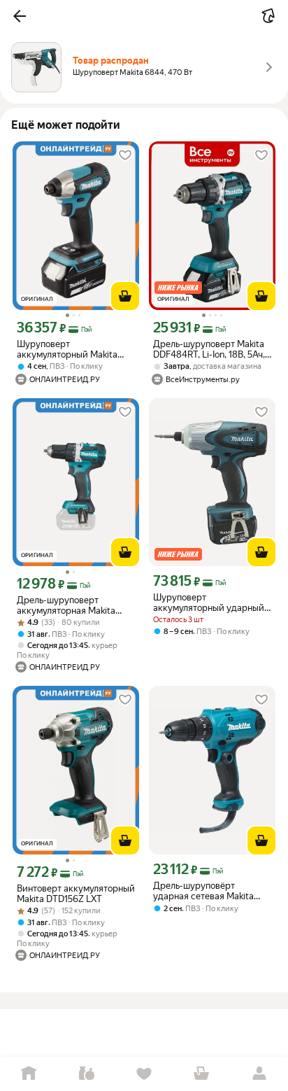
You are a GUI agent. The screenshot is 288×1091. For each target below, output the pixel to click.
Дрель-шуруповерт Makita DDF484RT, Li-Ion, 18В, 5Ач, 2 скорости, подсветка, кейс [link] (209, 349)
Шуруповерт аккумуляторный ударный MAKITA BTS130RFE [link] (208, 602)
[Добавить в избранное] (125, 155)
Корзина (201, 1074)
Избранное (144, 1074)
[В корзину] (125, 296)
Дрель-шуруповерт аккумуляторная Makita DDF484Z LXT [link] (66, 605)
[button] (19, 16)
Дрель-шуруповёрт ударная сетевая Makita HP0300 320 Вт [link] (203, 890)
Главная (28, 1074)
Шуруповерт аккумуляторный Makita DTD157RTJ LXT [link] (67, 349)
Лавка (86, 1074)
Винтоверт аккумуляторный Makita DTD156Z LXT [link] (76, 893)
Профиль (259, 1074)
